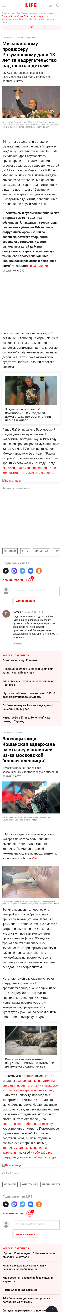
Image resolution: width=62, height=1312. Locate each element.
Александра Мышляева (17, 488)
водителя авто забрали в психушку (28, 1175)
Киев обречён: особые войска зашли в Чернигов (28, 683)
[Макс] (14, 570)
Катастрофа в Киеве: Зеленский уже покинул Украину (26, 719)
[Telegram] (22, 570)
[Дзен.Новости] (5, 570)
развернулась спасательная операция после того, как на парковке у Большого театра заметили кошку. (30, 1136)
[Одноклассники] (38, 570)
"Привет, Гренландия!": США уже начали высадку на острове (29, 1306)
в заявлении (39, 265)
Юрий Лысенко (13, 1224)
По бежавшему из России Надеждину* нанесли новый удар (28, 707)
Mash (34, 819)
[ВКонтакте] (30, 570)
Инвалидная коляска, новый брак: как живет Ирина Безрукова (28, 670)
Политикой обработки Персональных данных (24, 16)
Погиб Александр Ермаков (20, 660)
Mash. (36, 858)
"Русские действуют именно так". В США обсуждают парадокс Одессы (29, 695)
